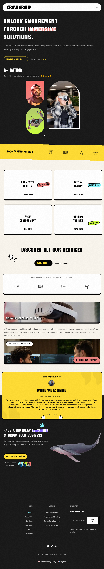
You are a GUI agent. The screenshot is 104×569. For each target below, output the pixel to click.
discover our (35, 59)
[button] (96, 7)
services (44, 59)
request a (58, 263)
